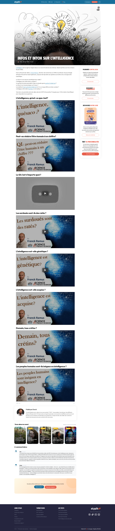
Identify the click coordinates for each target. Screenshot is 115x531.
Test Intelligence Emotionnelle (65, 518)
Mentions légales (33, 529)
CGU (15, 529)
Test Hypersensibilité (63, 514)
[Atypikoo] (18, 2)
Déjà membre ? (39, 487)
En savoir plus (90, 81)
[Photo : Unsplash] (99, 7)
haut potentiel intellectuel (30, 87)
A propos (16, 510)
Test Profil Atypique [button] (90, 154)
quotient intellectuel (50, 83)
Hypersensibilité (39, 514)
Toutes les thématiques (41, 516)
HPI (37, 512)
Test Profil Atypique (62, 510)
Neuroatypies (39, 510)
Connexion (87, 2)
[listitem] (20, 435)
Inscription (94, 2)
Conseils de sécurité (18, 518)
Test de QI (41, 512)
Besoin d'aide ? (17, 521)
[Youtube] (96, 514)
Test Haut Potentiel (62, 516)
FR (99, 2)
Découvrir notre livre (90, 135)
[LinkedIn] (99, 514)
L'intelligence (19, 67)
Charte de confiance (19, 512)
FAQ (15, 514)
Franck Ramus (34, 72)
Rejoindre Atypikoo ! (50, 487)
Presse (15, 516)
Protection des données (23, 529)
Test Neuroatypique (62, 512)
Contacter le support (19, 523)
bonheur (31, 89)
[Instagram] (89, 514)
